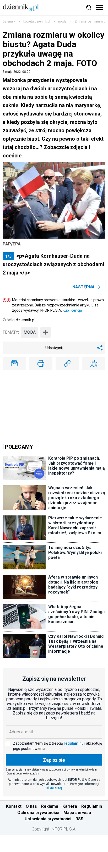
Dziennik (9, 21)
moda (62, 21)
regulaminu (74, 743)
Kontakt (13, 806)
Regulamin (91, 806)
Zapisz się (54, 760)
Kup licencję (72, 310)
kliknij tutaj (54, 788)
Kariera (69, 806)
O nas (31, 806)
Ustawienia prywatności (48, 818)
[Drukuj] (40, 363)
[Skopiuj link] (67, 363)
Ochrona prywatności (38, 812)
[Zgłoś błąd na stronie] (93, 363)
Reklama (49, 806)
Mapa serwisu (77, 812)
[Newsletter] (14, 363)
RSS (79, 818)
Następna (83, 286)
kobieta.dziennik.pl (36, 21)
